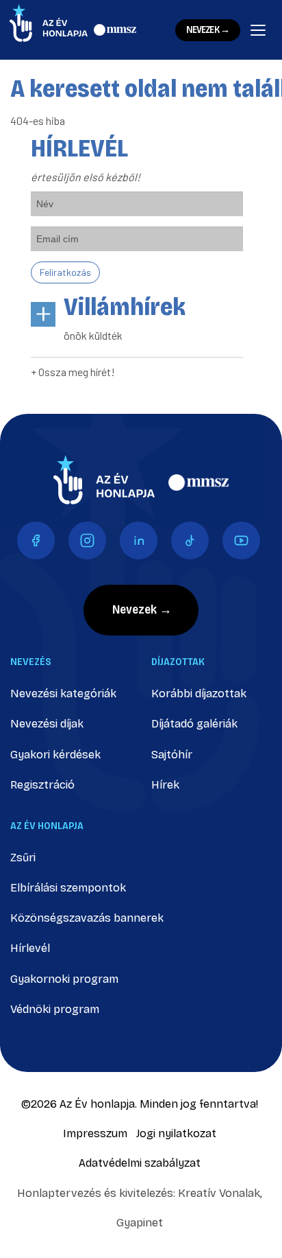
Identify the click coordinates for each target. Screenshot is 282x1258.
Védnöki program (54, 1009)
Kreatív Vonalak (219, 1193)
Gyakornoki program (64, 979)
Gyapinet (139, 1222)
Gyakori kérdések (55, 754)
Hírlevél (30, 948)
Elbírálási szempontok (68, 887)
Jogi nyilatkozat (176, 1133)
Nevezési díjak (47, 723)
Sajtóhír (171, 754)
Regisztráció (42, 784)
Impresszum (95, 1133)
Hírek (165, 784)
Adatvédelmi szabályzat (140, 1162)
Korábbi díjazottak (198, 693)
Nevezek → (207, 30)
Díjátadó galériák (194, 723)
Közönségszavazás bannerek (87, 917)
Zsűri (23, 857)
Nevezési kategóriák (63, 693)
